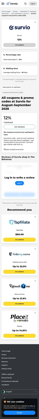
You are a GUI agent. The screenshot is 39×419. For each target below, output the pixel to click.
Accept (19, 413)
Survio (19, 35)
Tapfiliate (19, 230)
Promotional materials (10, 381)
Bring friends (7, 378)
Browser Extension (9, 358)
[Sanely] (12, 4)
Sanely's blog (6, 369)
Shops (4, 355)
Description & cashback (11, 87)
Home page (6, 351)
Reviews (5, 362)
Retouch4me (19, 294)
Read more (31, 408)
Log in (19, 183)
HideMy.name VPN (19, 262)
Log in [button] (33, 4)
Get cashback (19, 44)
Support (5, 365)
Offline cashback (8, 374)
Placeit (19, 326)
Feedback (5, 385)
